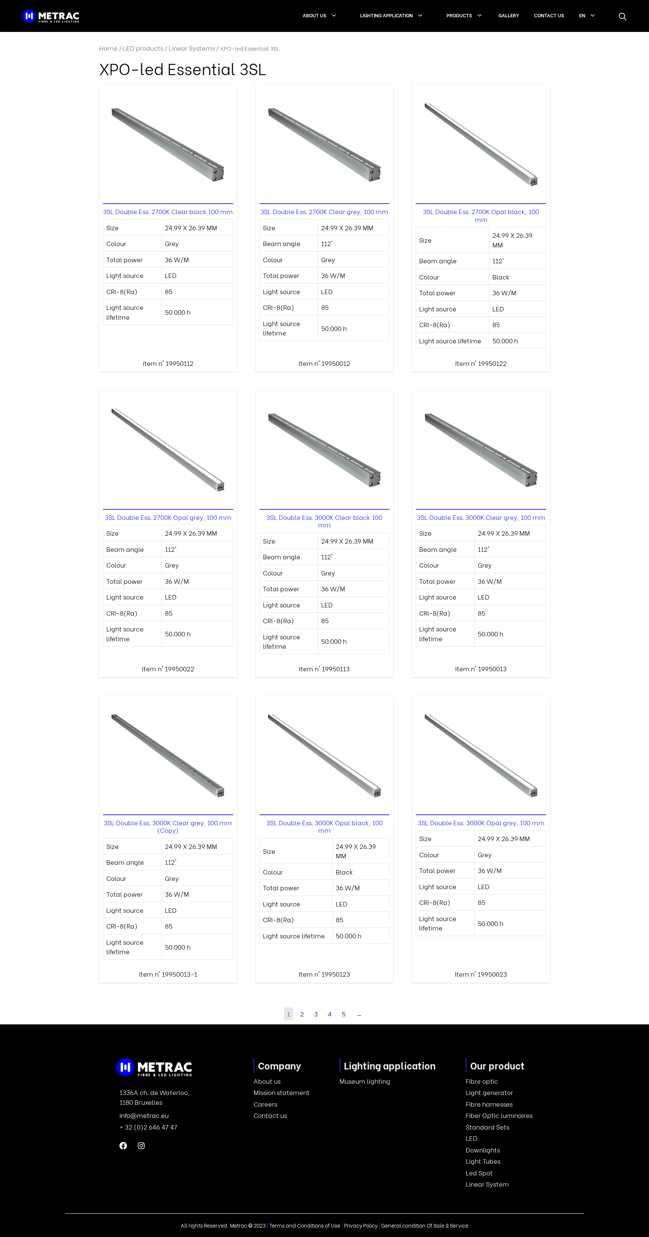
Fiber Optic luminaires (499, 1115)
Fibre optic (482, 1081)
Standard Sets (487, 1126)
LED (471, 1138)
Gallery (508, 14)
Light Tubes (483, 1161)
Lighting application (386, 14)
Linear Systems (192, 48)
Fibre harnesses (489, 1104)
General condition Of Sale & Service (424, 1225)
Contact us (549, 14)
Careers (265, 1104)
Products (459, 14)
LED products (143, 48)
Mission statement (281, 1092)
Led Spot (479, 1172)
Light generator (489, 1092)
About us (314, 14)
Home (108, 48)
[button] (622, 16)
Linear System (487, 1184)
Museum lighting (365, 1081)
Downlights (483, 1149)
